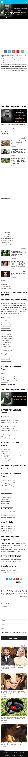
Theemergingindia (6, 17)
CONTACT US (5, 752)
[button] (26, 2)
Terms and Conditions (14, 752)
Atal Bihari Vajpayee (9, 57)
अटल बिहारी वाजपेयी (18, 61)
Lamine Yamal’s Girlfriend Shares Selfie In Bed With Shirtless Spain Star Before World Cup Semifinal (7, 593)
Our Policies (22, 752)
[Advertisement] (14, 35)
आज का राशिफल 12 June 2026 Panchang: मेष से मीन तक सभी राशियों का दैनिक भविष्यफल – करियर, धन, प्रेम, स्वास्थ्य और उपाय (21, 593)
